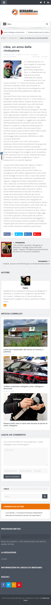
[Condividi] (2, 156)
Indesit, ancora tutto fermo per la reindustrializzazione (26, 263)
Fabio (13, 54)
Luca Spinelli (9, 513)
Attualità (35, 54)
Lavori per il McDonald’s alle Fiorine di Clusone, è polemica (23, 350)
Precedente (20, 243)
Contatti (4, 559)
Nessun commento (10, 57)
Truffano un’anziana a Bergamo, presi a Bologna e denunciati (24, 387)
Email (45, 57)
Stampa (37, 57)
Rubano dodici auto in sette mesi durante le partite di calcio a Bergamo (25, 424)
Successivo (42, 261)
